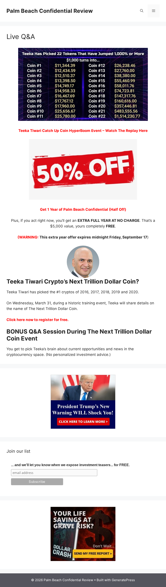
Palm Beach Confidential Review (49, 11)
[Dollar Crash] (83, 560)
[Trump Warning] (83, 427)
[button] (142, 10)
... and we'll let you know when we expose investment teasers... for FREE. (70, 465)
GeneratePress (123, 580)
